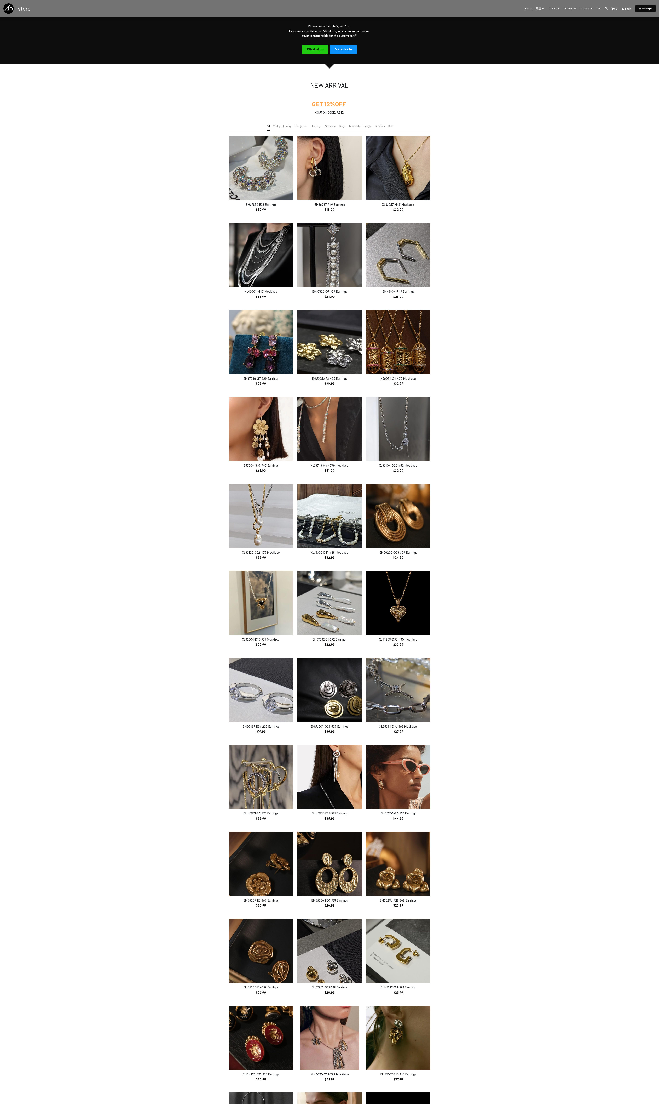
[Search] (606, 8)
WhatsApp (645, 8)
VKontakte (343, 49)
